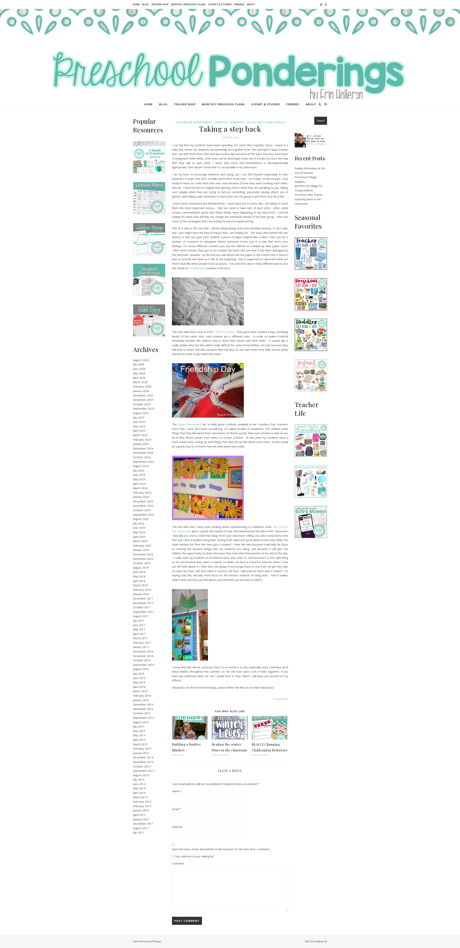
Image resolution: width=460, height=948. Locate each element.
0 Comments (280, 699)
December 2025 (143, 395)
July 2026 (138, 364)
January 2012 (141, 819)
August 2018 (141, 567)
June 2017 (139, 625)
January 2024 (141, 497)
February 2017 (142, 642)
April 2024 (139, 483)
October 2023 (142, 510)
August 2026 (141, 360)
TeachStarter (197, 268)
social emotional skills (265, 122)
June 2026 (139, 369)
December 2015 (143, 704)
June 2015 (139, 731)
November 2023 (143, 505)
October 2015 (142, 713)
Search (320, 120)
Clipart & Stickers (220, 4)
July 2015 (138, 726)
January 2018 (141, 594)
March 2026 (140, 382)
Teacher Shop (160, 4)
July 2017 (138, 620)
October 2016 (142, 660)
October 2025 (142, 404)
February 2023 (142, 545)
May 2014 (139, 788)
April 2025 (139, 430)
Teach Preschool (224, 332)
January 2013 (141, 810)
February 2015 (142, 748)
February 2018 (142, 589)
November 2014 (143, 762)
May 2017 (139, 629)
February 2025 (142, 439)
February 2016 (142, 695)
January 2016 (141, 700)
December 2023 (143, 501)
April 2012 (139, 815)
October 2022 (142, 563)
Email (176, 809)
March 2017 (140, 638)
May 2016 (139, 682)
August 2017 (141, 616)
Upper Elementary (189, 424)
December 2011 (143, 823)
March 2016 (140, 691)
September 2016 (143, 664)
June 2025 (139, 422)
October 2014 (142, 766)
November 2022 (143, 559)
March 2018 (140, 585)
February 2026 (142, 386)
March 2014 (140, 797)
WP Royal (155, 941)
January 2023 (141, 550)
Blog (145, 4)
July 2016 (138, 673)
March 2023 (140, 541)
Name (176, 791)
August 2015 (141, 722)
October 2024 (142, 457)
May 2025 (139, 426)
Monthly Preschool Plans (188, 4)
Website (177, 827)
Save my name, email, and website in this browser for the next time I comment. (221, 849)
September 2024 (143, 461)
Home (136, 4)
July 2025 (138, 417)
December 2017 (143, 598)
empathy (221, 122)
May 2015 (139, 735)
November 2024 (143, 452)
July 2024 (138, 470)
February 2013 (142, 806)
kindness (237, 122)
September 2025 (143, 408)
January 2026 (141, 391)
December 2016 (143, 651)
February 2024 (142, 492)
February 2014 (142, 801)
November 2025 (143, 399)
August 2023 (141, 519)
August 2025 (141, 413)
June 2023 (139, 527)
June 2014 (139, 784)
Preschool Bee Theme (308, 194)
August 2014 (141, 775)
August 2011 (141, 828)
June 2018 (139, 572)
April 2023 (139, 536)
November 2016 (143, 656)
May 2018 (139, 576)
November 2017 (143, 603)
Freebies (239, 4)
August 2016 (141, 669)
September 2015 (143, 717)
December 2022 (143, 554)
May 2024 (139, 479)
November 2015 (143, 709)
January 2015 (141, 753)
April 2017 (139, 634)
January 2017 (141, 647)
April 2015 (139, 740)
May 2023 (139, 532)
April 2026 (139, 377)
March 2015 (140, 744)
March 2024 (140, 488)
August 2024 (141, 466)
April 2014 (139, 792)
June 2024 (139, 475)
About (251, 4)
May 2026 (139, 373)
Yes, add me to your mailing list (194, 856)
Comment (178, 863)
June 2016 (139, 678)
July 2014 (138, 779)
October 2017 (142, 607)
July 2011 (138, 832)
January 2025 (141, 444)
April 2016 (139, 687)
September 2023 (143, 514)
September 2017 (143, 612)
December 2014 (143, 757)
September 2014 (143, 770)
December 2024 (143, 448)
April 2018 (139, 581)
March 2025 (140, 435)
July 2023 (138, 523)
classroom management (194, 122)
